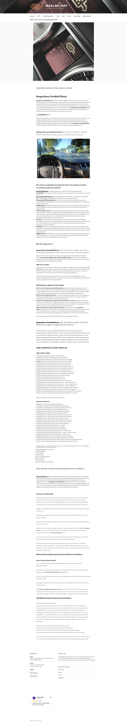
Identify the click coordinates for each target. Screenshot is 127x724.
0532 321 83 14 (33, 676)
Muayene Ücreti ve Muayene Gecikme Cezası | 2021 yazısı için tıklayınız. (59, 554)
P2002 (38, 361)
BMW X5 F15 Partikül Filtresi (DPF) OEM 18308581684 (43, 19)
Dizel (41, 114)
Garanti (60, 675)
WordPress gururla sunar (36, 720)
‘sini (48, 476)
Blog (58, 16)
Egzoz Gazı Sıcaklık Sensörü (44, 196)
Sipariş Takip (77, 16)
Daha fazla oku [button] (36, 710)
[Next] (87, 158)
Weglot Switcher (87, 16)
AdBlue (38, 233)
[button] (53, 704)
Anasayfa (32, 16)
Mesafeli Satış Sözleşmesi (64, 666)
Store (63, 16)
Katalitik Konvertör (48, 16)
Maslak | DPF (57, 5)
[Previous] (39, 158)
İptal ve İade (61, 669)
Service (69, 16)
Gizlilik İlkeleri (61, 677)
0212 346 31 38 (33, 672)
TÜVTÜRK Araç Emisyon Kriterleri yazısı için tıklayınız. (54, 598)
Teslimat (60, 672)
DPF (39, 16)
